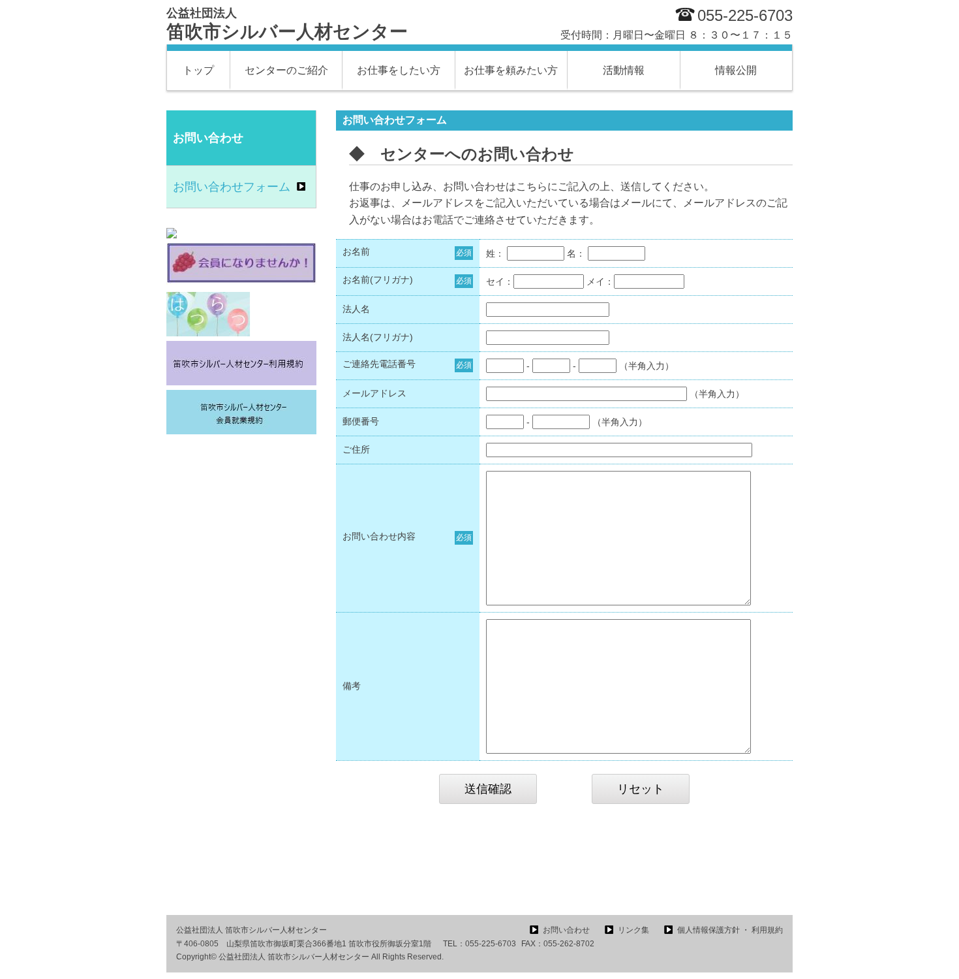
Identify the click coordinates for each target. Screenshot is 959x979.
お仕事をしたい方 (398, 70)
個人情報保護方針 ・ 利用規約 (730, 930)
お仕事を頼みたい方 (511, 70)
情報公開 (736, 70)
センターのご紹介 (286, 70)
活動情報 (624, 70)
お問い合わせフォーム (231, 186)
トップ (198, 70)
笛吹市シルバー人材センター (287, 24)
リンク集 (633, 930)
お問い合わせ (566, 930)
